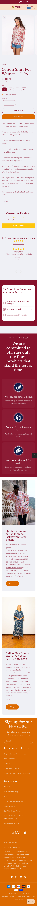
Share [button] (6, 201)
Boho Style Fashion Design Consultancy (17, 773)
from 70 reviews (18, 244)
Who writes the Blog (11, 792)
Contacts (7, 764)
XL (24, 89)
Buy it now (18, 117)
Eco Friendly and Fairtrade (13, 811)
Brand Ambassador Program (13, 801)
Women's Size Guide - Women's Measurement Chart (15, 817)
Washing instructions (11, 823)
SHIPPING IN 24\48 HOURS (15, 553)
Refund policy (21, 896)
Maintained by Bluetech (8, 896)
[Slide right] (23, 59)
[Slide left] (14, 59)
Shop (12, 707)
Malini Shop (14, 894)
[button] (4, 7)
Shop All (12, 583)
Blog (5, 796)
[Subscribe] (30, 741)
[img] (18, 241)
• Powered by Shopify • (24, 894)
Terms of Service (9, 759)
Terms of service (19, 900)
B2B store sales (9, 806)
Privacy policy (31, 896)
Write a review (18, 225)
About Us (7, 787)
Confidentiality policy (11, 768)
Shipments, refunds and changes (15, 754)
